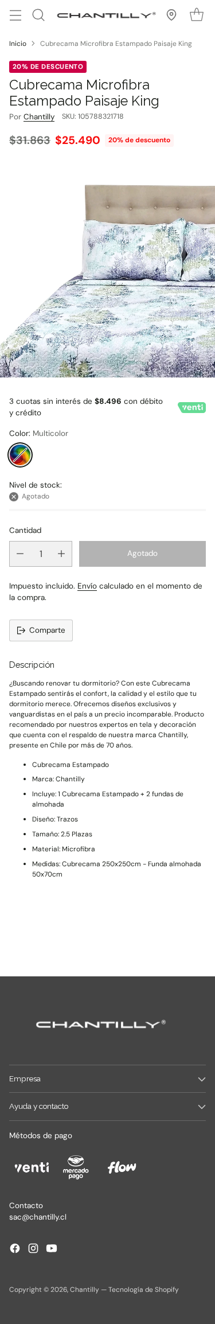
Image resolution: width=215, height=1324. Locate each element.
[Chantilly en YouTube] (51, 1250)
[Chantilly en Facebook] (15, 1250)
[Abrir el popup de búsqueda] (38, 15)
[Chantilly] (104, 15)
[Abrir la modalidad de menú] (15, 15)
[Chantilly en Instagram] (33, 1250)
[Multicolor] (20, 455)
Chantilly (39, 117)
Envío (87, 586)
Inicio (17, 43)
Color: (38, 433)
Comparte (47, 630)
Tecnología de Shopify (143, 1289)
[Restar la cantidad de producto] (20, 554)
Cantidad (25, 530)
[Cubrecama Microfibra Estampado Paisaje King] (107, 269)
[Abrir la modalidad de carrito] (196, 15)
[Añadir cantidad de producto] (61, 554)
